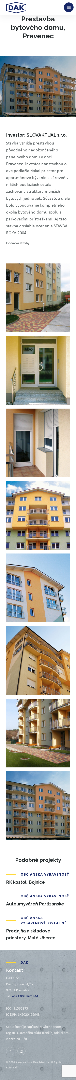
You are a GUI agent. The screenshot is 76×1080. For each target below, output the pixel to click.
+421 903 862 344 (25, 996)
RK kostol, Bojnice (25, 882)
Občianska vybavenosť (45, 47)
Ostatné (57, 923)
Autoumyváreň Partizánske (35, 903)
